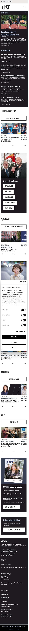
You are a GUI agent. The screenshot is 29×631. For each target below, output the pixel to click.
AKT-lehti (3, 1)
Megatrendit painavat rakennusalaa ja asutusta (10, 401)
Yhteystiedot (4, 590)
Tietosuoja (4, 601)
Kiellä (13, 347)
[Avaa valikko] (26, 13)
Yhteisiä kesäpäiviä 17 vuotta (10, 97)
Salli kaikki (14, 337)
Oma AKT (9, 1)
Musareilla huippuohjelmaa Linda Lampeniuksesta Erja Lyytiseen (10, 445)
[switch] (23, 315)
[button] (14, 165)
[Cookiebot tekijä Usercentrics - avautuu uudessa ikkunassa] (19, 282)
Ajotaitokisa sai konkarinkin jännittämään (14, 65)
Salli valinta (14, 342)
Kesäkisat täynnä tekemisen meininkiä (10, 33)
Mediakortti (4, 594)
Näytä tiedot (19, 331)
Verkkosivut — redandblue (14, 629)
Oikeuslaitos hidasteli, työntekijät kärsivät (8, 250)
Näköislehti (4, 597)
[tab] (12, 145)
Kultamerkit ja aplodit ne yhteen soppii (13, 75)
